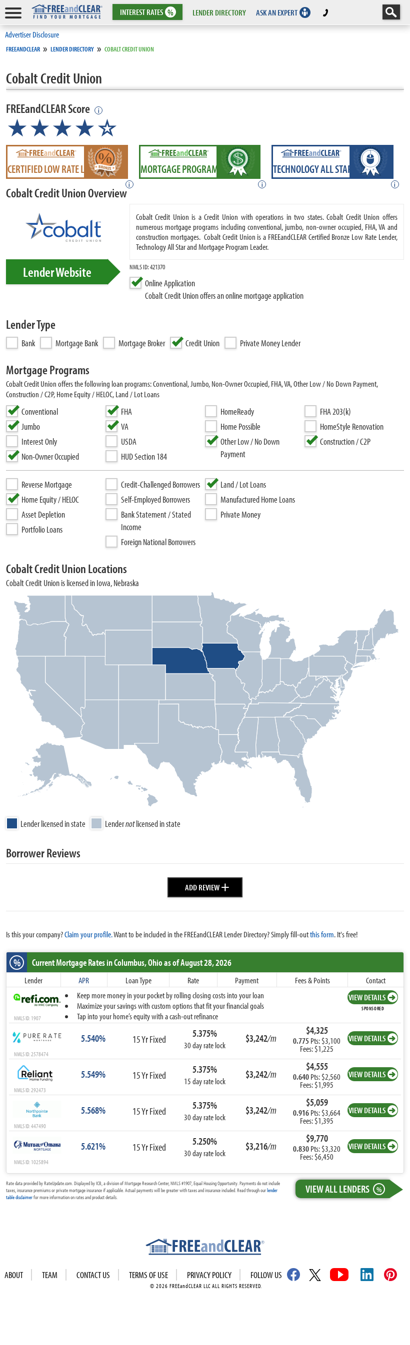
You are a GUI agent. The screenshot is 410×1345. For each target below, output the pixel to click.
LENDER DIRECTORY (219, 12)
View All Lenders (344, 1188)
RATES (147, 12)
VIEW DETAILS (367, 997)
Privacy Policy (209, 1275)
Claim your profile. (88, 934)
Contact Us (93, 1275)
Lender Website (57, 271)
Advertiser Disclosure (32, 34)
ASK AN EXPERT (277, 12)
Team (50, 1275)
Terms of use (148, 1275)
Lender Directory (72, 48)
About (13, 1275)
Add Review (207, 885)
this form (322, 934)
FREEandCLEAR (23, 48)
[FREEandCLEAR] (205, 1248)
